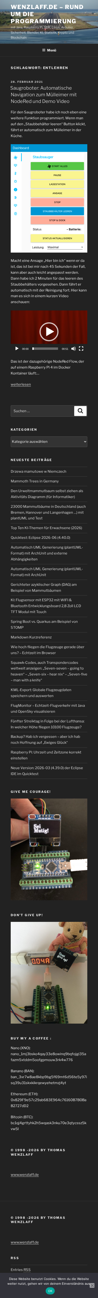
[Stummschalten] (73, 348)
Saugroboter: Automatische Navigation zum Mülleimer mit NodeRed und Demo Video (43, 94)
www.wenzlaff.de (25, 1175)
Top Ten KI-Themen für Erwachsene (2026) (46, 528)
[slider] (45, 348)
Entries (21, 1270)
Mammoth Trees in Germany (35, 481)
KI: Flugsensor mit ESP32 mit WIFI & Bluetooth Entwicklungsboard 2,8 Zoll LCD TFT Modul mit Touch (46, 606)
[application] (49, 331)
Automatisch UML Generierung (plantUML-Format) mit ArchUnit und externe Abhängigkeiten (47, 553)
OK (50, 1291)
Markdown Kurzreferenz (31, 637)
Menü (51, 50)
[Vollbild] (81, 348)
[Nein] (92, 1285)
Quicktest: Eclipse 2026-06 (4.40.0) (40, 538)
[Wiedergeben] (17, 348)
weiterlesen (21, 384)
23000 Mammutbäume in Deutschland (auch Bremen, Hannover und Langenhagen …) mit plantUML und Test (48, 512)
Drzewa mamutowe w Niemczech (38, 471)
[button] (49, 331)
